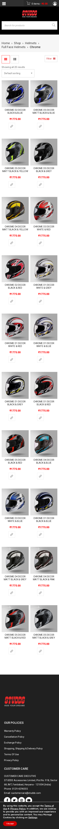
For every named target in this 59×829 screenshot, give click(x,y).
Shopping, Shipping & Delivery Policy (23, 748)
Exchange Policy (12, 742)
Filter (49, 58)
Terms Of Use (11, 754)
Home (6, 43)
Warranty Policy (12, 731)
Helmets (31, 43)
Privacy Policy (11, 760)
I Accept (10, 823)
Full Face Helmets (14, 47)
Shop (17, 43)
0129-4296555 (20, 788)
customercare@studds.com (26, 793)
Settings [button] (32, 817)
